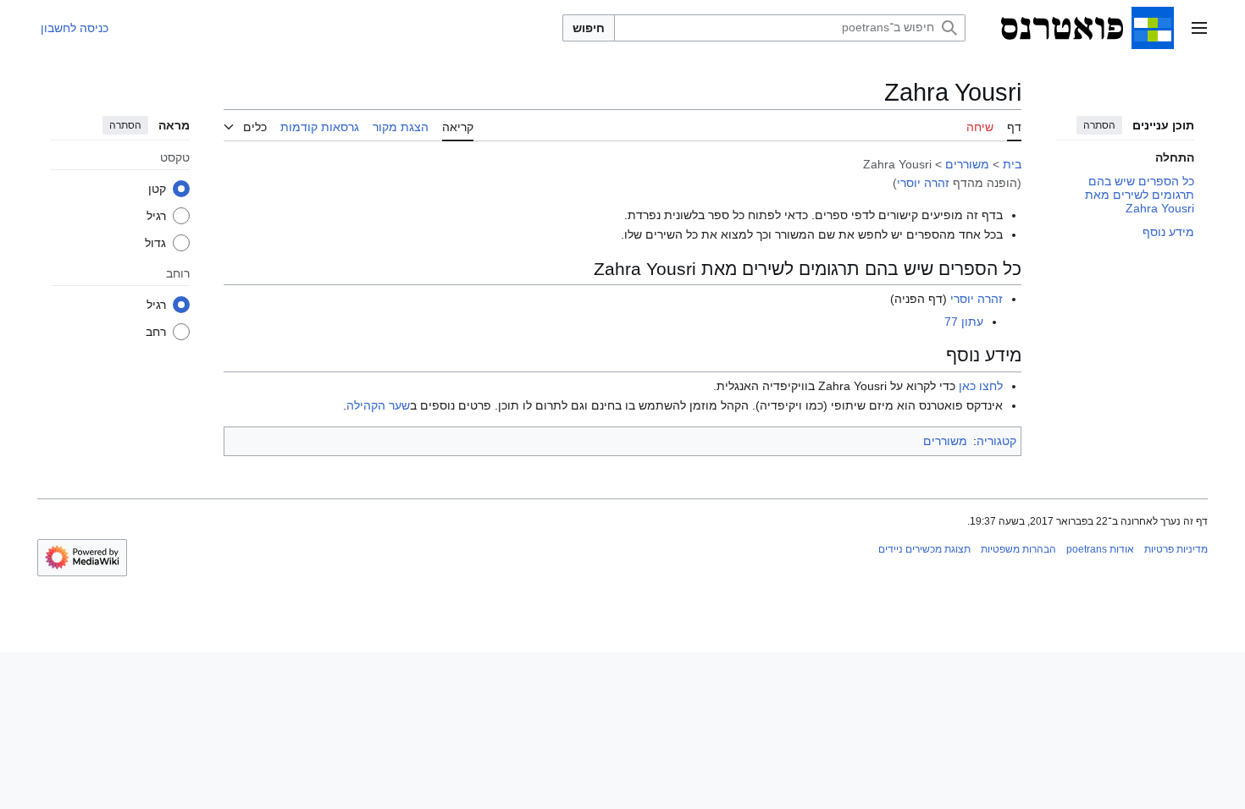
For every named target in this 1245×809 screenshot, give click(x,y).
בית (1012, 164)
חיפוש (589, 28)
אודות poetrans (1100, 549)
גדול (155, 243)
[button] (1199, 27)
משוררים (967, 164)
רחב (156, 331)
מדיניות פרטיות (1176, 549)
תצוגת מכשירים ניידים (924, 549)
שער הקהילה (378, 405)
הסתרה (1099, 125)
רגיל (156, 216)
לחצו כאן (981, 386)
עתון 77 (963, 321)
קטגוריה (996, 441)
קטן (157, 188)
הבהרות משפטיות (1018, 549)
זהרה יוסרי (923, 183)
